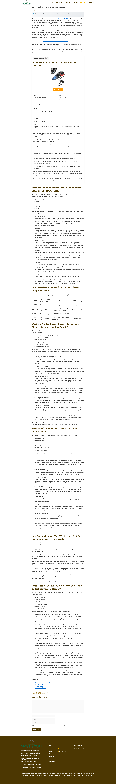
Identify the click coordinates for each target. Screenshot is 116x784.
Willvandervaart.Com (27, 773)
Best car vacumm (39, 684)
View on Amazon (58, 89)
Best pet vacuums (39, 686)
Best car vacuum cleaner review (42, 681)
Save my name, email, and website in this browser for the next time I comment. (51, 725)
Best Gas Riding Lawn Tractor (80, 748)
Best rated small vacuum (40, 687)
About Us (51, 753)
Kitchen (75, 2)
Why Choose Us (52, 761)
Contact (50, 751)
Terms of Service (52, 758)
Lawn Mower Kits (59, 2)
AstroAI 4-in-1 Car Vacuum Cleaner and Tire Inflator (57, 18)
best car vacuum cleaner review (39, 693)
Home (52, 2)
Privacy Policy (51, 756)
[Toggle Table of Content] (46, 58)
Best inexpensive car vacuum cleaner (43, 682)
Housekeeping (83, 2)
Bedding (90, 2)
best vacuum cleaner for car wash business (41, 692)
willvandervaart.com (28, 781)
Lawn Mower (68, 2)
